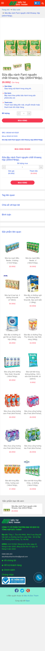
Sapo (28, 600)
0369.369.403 (7, 554)
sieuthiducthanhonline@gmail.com (15, 556)
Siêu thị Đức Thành (31, 595)
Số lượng (6, 113)
